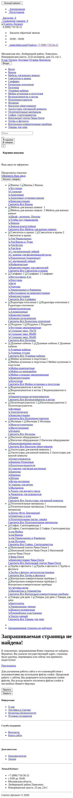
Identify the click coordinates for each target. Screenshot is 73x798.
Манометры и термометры (24, 590)
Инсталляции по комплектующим (29, 293)
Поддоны (13, 87)
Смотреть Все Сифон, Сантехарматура (30, 544)
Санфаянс (14, 81)
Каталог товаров (11, 179)
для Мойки (15, 531)
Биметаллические (19, 308)
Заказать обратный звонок (24, 32)
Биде (12, 283)
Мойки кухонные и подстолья (25, 93)
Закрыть (7, 693)
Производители (17, 755)
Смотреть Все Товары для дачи (26, 619)
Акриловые (16, 194)
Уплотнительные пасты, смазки (27, 519)
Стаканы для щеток (20, 484)
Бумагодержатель (19, 458)
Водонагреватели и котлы (23, 96)
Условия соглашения (20, 715)
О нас (11, 706)
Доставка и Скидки (19, 709)
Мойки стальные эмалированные (28, 374)
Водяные (14, 408)
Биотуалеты (16, 603)
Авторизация (16, 9)
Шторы (13, 478)
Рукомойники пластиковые (25, 613)
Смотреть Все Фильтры (21, 434)
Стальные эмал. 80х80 (22, 334)
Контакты (14, 732)
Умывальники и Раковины (24, 289)
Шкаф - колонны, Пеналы (24, 216)
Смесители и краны (19, 78)
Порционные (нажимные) (24, 257)
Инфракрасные (18, 264)
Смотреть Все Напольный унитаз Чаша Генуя (34, 563)
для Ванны (15, 534)
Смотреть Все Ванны (20, 204)
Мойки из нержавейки (22, 371)
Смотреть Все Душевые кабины (26, 355)
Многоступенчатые (20, 424)
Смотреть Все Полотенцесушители (28, 418)
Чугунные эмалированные (24, 327)
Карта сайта (15, 735)
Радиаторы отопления (21, 84)
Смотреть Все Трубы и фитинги (26, 575)
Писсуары (15, 280)
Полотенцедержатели (21, 465)
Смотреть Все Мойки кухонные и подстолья (34, 384)
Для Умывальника (19, 238)
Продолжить (8, 665)
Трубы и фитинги (18, 121)
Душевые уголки (19, 352)
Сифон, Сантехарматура (22, 114)
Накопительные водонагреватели (28, 396)
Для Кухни (15, 245)
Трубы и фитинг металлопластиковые (31, 572)
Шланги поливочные (21, 609)
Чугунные (15, 188)
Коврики (14, 474)
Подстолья (15, 381)
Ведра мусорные (19, 481)
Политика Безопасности (22, 712)
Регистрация (16, 12)
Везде (11, 69)
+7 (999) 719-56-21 (47, 45)
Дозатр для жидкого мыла (24, 491)
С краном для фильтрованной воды (29, 254)
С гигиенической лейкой (23, 251)
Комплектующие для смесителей (28, 267)
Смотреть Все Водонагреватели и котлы (31, 399)
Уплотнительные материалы (24, 111)
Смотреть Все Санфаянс (22, 299)
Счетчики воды (18, 587)
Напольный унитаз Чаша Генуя (26, 118)
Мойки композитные (21, 368)
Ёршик (13, 497)
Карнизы (14, 471)
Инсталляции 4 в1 (19, 276)
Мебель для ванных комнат (24, 75)
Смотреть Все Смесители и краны (28, 270)
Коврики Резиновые (21, 462)
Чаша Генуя (16, 556)
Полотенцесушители (20, 99)
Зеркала (13, 223)
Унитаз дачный (18, 616)
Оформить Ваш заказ (13, 175)
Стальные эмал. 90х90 (22, 337)
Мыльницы (16, 487)
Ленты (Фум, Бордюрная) (24, 512)
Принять (7, 689)
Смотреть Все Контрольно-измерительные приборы (38, 594)
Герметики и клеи (19, 516)
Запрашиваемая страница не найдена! (30, 628)
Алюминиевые (18, 311)
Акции (12, 759)
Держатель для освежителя (24, 494)
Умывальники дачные (22, 606)
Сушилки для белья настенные (27, 468)
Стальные (15, 191)
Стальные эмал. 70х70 (22, 330)
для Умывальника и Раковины (26, 538)
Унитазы (14, 286)
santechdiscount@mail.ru (22, 45)
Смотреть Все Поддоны (22, 340)
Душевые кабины (18, 90)
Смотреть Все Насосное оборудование (30, 446)
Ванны (12, 72)
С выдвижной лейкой (21, 261)
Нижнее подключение (22, 318)
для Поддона (16, 541)
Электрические (18, 412)
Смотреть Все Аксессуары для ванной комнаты (35, 500)
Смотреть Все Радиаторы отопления (29, 321)
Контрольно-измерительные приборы (30, 124)
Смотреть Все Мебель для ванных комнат (32, 229)
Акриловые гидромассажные (26, 197)
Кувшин (14, 431)
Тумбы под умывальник (23, 219)
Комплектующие (19, 201)
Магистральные (18, 427)
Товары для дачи (17, 127)
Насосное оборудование (22, 105)
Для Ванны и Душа (20, 241)
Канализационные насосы (24, 443)
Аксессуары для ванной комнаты (27, 108)
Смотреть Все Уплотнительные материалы (33, 522)
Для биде (14, 248)
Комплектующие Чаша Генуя (26, 559)
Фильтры (13, 102)
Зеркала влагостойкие (22, 226)
